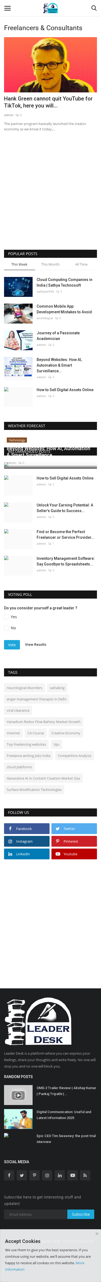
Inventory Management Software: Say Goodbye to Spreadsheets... (66, 561)
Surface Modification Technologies (34, 789)
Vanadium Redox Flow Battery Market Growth (44, 721)
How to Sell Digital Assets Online (65, 390)
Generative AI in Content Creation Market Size (43, 778)
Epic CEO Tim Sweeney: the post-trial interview (66, 1139)
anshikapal (45, 318)
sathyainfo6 (45, 291)
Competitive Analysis (74, 755)
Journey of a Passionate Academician (58, 336)
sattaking (57, 687)
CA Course (35, 733)
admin (8, 115)
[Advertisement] (50, 197)
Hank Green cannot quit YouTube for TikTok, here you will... (48, 102)
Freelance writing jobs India (28, 755)
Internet (13, 733)
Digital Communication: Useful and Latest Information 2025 (64, 1115)
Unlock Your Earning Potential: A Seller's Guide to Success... (65, 508)
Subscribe (81, 1214)
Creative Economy (66, 733)
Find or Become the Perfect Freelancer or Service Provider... (66, 535)
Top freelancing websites (26, 744)
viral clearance (18, 710)
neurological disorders (24, 687)
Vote (12, 644)
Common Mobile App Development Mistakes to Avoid (64, 309)
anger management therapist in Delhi (36, 699)
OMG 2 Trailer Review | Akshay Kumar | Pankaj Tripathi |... (66, 1091)
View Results (35, 644)
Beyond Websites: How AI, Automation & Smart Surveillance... (59, 365)
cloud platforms (19, 767)
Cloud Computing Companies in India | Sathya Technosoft (64, 282)
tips (57, 744)
